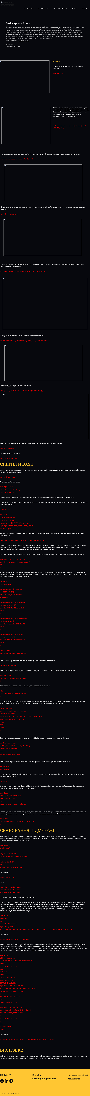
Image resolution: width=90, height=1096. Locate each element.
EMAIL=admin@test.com (21, 961)
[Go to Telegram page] (11, 1081)
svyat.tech (14, 1093)
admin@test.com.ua (59, 929)
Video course (59, 8)
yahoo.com (25, 939)
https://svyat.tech (40, 271)
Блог (74, 8)
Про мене (29, 8)
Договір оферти (74, 1079)
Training (41, 8)
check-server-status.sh (9, 1039)
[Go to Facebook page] (2, 1081)
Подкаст (85, 8)
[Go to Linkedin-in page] (6, 1081)
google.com (16, 939)
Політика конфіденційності (78, 1075)
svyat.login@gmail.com (44, 1078)
